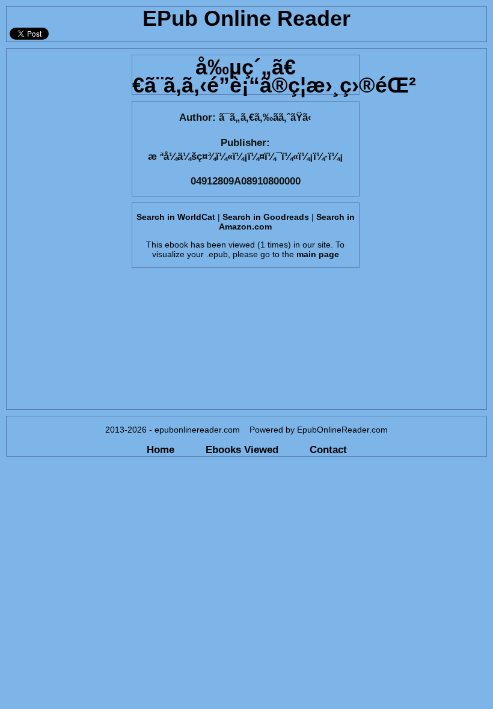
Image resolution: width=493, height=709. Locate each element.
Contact (328, 449)
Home (160, 449)
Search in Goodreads (265, 217)
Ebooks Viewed (242, 449)
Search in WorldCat (175, 217)
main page (317, 254)
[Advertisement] (65, 229)
